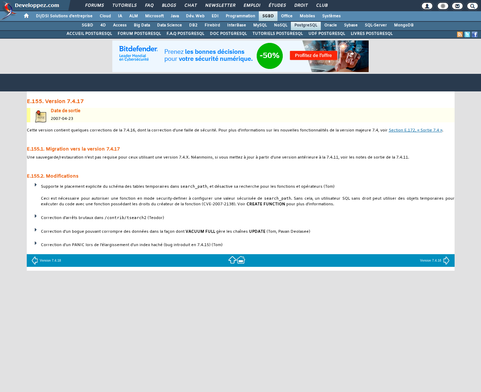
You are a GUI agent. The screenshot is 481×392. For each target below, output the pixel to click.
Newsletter (220, 5)
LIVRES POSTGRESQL (372, 33)
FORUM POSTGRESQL (139, 33)
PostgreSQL (305, 25)
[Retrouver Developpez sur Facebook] (474, 34)
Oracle (330, 25)
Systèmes (331, 16)
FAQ (149, 5)
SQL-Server (376, 25)
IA (120, 16)
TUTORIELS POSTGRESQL (277, 33)
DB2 (193, 25)
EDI (215, 16)
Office (287, 16)
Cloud (105, 16)
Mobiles (307, 16)
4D (103, 25)
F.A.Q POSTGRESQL (185, 33)
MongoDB (404, 25)
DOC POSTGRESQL (228, 33)
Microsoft (154, 16)
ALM (133, 16)
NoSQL (280, 25)
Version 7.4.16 (430, 260)
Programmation (240, 16)
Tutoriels (124, 5)
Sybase (351, 25)
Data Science (169, 25)
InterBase (236, 25)
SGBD (268, 16)
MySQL (260, 25)
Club (321, 5)
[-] (241, 260)
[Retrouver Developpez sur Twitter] (467, 34)
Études (277, 5)
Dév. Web (195, 16)
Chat (190, 5)
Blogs (168, 5)
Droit (300, 5)
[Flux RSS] (460, 34)
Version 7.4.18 (50, 260)
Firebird (212, 25)
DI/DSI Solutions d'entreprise (64, 16)
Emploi (252, 5)
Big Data (142, 25)
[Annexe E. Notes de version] (232, 260)
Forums (94, 5)
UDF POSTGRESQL (326, 33)
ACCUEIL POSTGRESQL (89, 33)
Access (120, 25)
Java (175, 16)
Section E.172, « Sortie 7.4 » (415, 130)
